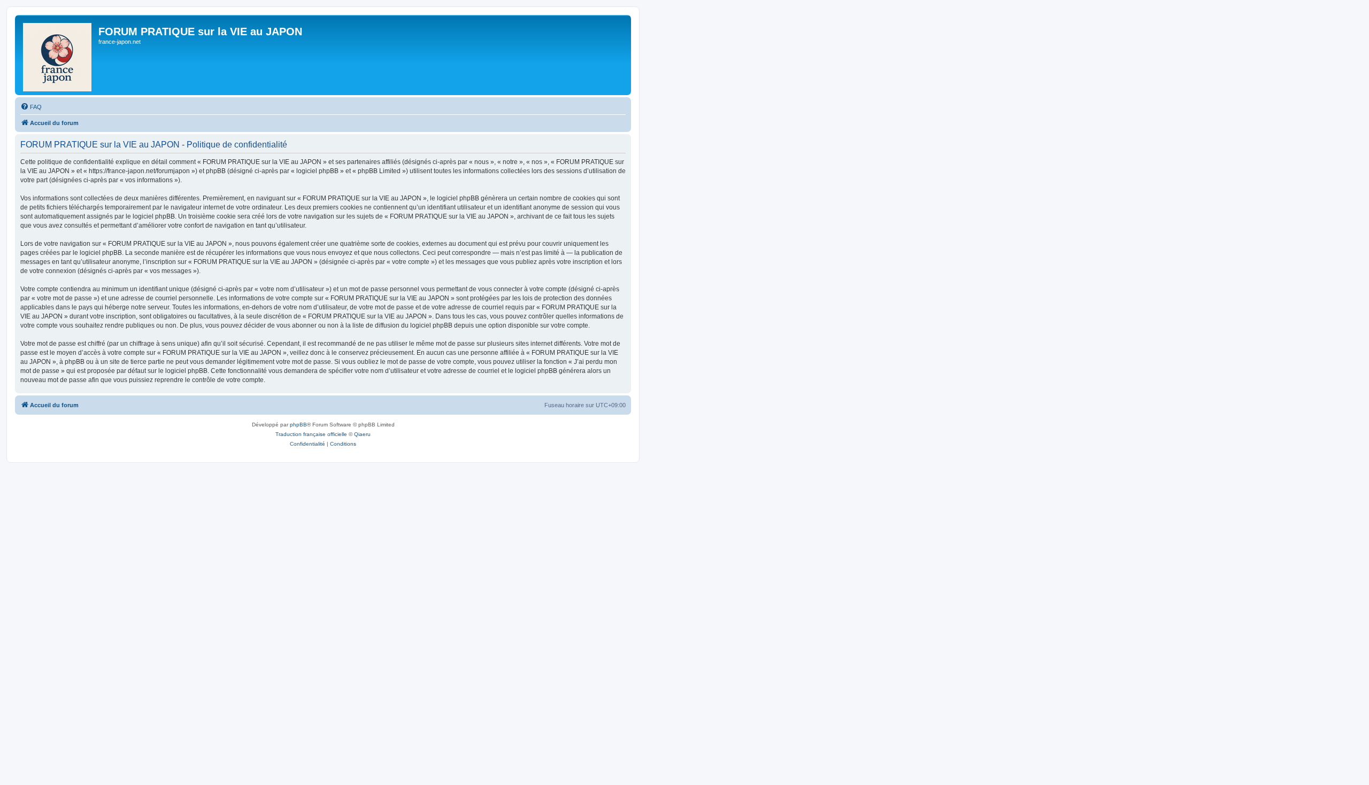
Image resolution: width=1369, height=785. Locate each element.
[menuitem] (31, 106)
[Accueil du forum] (58, 55)
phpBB (298, 425)
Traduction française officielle (311, 434)
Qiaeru (362, 434)
